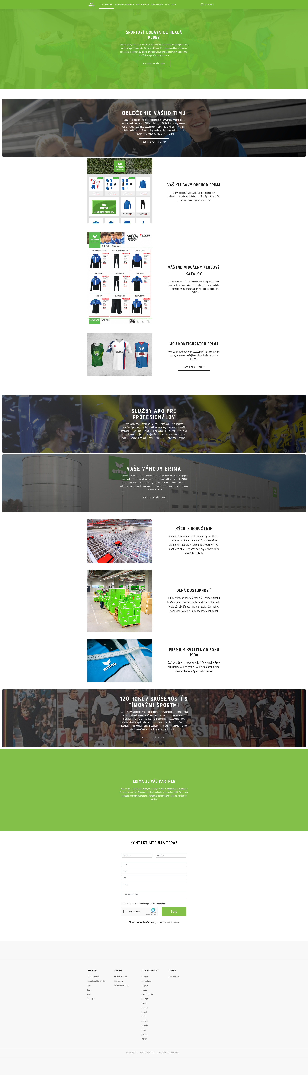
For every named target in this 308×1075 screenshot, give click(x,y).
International (146, 981)
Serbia (144, 1016)
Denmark (144, 999)
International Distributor (124, 4)
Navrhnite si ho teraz (194, 367)
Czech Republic (147, 994)
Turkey (144, 1039)
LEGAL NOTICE (131, 1053)
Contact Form (170, 4)
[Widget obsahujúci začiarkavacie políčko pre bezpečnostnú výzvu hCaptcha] (140, 911)
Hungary (144, 1007)
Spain (143, 1030)
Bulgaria (144, 985)
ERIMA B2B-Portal (157, 4)
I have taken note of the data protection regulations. (144, 903)
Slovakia (144, 1021)
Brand (89, 985)
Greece (144, 1003)
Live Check (145, 4)
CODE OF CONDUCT (147, 1053)
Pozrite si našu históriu (154, 737)
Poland (144, 1012)
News (137, 4)
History (89, 990)
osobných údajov (171, 922)
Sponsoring (91, 999)
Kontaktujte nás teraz (154, 63)
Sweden (144, 1034)
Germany (144, 976)
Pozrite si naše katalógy (154, 142)
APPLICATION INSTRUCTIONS (168, 1053)
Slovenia (144, 1025)
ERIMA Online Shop (121, 985)
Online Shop (209, 4)
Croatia (144, 990)
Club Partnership (106, 4)
